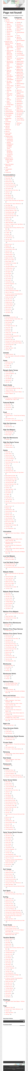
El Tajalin (7, 232)
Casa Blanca (8, 312)
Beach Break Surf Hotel (10, 207)
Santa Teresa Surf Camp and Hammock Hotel (14, 241)
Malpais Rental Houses (20, 63)
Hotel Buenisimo (8, 247)
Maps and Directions (7, 124)
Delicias (8, 33)
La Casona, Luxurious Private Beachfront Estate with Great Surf (13, 294)
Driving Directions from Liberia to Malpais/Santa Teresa (12, 933)
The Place (7, 264)
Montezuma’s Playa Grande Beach (10, 62)
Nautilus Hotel (8, 217)
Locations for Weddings (10, 155)
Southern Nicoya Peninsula (11, 928)
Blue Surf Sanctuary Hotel (10, 215)
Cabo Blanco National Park (11, 684)
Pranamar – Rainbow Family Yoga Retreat (14, 224)
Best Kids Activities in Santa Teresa (12, 318)
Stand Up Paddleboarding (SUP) (12, 336)
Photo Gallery (8, 115)
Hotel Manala (8, 195)
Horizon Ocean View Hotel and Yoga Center (14, 200)
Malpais (8, 24)
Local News (19, 53)
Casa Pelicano (8, 273)
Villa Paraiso (8, 280)
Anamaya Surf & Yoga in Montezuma (13, 203)
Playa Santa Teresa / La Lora (9, 95)
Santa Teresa (10, 22)
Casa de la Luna (8, 270)
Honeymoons (10, 137)
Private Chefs (20, 98)
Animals (8, 116)
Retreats (18, 105)
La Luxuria (7, 285)
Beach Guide (19, 29)
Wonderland (7, 413)
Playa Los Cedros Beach (10, 78)
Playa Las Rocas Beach (10, 75)
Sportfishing (7, 329)
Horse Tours (7, 327)
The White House (9, 268)
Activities (7, 19)
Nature (18, 85)
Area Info (7, 21)
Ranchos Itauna (8, 181)
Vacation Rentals (9, 111)
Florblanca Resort (9, 254)
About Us (7, 131)
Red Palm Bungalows (9, 283)
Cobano (8, 39)
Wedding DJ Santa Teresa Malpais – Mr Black (15, 533)
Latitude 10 (7, 192)
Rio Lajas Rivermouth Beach (9, 82)
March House (8, 307)
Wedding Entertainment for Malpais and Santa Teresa (10, 145)
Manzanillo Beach (9, 176)
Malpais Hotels (20, 61)
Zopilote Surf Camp (9, 872)
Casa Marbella (8, 197)
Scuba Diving (8, 334)
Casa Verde (7, 205)
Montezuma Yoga (9, 339)
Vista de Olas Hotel (9, 214)
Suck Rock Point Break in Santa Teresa (13, 894)
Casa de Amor (8, 309)
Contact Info (8, 172)
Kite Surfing (7, 330)
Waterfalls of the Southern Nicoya (9, 158)
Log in (5, 1068)
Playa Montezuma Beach (9, 67)
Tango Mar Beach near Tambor (9, 58)
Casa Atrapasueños (9, 288)
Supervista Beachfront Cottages (12, 290)
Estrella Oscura (8, 302)
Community (8, 106)
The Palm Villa (8, 287)
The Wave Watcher (9, 304)
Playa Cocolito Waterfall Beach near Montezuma (10, 53)
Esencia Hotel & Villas (10, 249)
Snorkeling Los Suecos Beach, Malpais (13, 342)
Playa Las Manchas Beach (9, 72)
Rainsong (19, 100)
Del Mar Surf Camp (9, 877)
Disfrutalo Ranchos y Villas (11, 210)
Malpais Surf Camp (9, 258)
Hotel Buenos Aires (9, 198)
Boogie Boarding (8, 320)
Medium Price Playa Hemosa (20, 73)
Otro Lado (7, 193)
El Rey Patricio (8, 236)
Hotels (6, 108)
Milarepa (7, 246)
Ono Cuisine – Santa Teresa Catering (13, 420)
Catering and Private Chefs (10, 140)
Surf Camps (19, 113)
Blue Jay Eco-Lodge (9, 259)
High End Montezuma (19, 44)
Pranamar (7, 219)
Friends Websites (9, 113)
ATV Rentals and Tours (10, 325)
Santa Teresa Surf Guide (8, 133)
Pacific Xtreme (14, 1)
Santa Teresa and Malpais (14, 1066)
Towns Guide (10, 36)
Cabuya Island (10, 85)
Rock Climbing (8, 322)
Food (18, 35)
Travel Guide (19, 118)
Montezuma (9, 31)
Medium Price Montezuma (20, 70)
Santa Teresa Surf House (10, 208)
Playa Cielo (7, 178)
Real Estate (19, 101)
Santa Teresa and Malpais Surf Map (12, 388)
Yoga (6, 167)
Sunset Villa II (8, 276)
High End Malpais (21, 40)
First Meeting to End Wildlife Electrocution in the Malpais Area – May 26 (14, 398)
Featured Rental (20, 32)
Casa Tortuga (8, 278)
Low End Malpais (20, 55)
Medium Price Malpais (20, 66)
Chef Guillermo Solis (9, 418)
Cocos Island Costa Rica (10, 317)
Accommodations (20, 19)
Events (18, 30)
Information (19, 51)
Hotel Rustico (8, 226)
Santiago (9, 27)
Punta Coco (7, 310)
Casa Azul (7, 251)
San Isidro (9, 29)
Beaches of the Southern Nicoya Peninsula (9, 43)
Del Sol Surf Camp (9, 183)
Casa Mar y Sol (8, 298)
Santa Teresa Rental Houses (20, 110)
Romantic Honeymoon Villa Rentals (9, 151)
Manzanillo (9, 26)
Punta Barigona (9, 102)
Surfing (18, 116)
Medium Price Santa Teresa (20, 76)
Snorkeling (7, 324)
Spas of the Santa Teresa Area (9, 164)
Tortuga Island (10, 104)
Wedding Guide (8, 136)
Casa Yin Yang (8, 292)
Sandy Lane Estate (9, 297)
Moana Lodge (8, 261)
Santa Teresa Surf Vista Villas (11, 190)
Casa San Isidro (8, 300)
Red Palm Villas (8, 252)
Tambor (8, 34)
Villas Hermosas (8, 237)
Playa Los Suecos (9, 88)
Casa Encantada (8, 305)
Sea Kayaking (8, 337)
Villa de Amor (8, 220)
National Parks (20, 83)
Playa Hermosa (9, 99)
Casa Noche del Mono (10, 266)
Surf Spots (19, 114)
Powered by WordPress (11, 1068)
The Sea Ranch (8, 282)
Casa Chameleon (8, 256)
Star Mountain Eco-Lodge (10, 263)
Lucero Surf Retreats (9, 186)
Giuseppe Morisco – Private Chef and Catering (15, 415)
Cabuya (8, 38)
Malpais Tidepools (9, 393)
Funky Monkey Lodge (9, 212)
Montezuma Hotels (19, 81)
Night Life (19, 90)
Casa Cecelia (8, 188)
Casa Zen (7, 239)
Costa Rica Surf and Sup (10, 185)
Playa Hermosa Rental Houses (20, 95)
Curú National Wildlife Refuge (11, 683)
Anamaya (7, 234)
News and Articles (21, 87)
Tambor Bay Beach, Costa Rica (10, 47)
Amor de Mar (8, 230)
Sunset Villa (7, 275)
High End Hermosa (19, 38)
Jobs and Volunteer (7, 127)
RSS (18, 5)
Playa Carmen (8, 110)
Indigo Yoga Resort (9, 222)
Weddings (19, 123)
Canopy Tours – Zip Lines (10, 332)
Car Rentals (8, 121)
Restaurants (8, 129)
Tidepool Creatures (9, 354)
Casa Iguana (8, 271)
